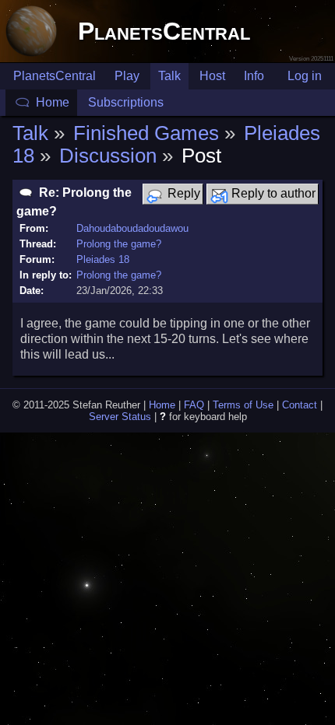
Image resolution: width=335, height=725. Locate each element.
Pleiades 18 (102, 259)
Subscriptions (126, 102)
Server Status (120, 416)
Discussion (108, 155)
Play (127, 75)
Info (254, 75)
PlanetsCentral (164, 31)
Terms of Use (243, 405)
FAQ (194, 405)
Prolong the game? (118, 244)
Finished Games (146, 133)
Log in (304, 75)
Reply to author (272, 193)
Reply (182, 193)
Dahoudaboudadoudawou (132, 228)
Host (212, 75)
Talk (169, 75)
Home (52, 102)
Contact (299, 405)
